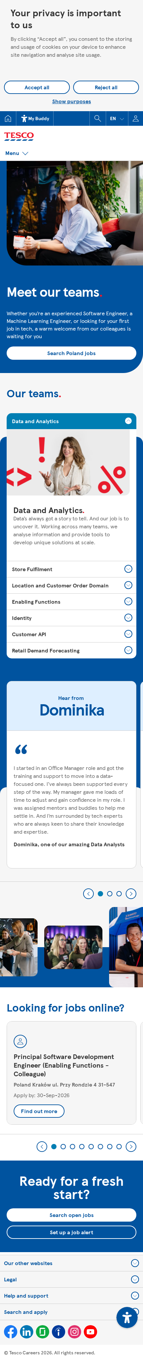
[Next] (131, 893)
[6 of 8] (100, 1146)
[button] (117, 118)
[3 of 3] (119, 893)
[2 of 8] (63, 1146)
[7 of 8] (109, 1146)
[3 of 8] (72, 1146)
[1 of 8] (54, 1146)
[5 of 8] (91, 1146)
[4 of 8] (81, 1146)
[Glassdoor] (43, 1332)
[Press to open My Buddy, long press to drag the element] (127, 1317)
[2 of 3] (109, 893)
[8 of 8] (119, 1146)
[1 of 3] (100, 893)
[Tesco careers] (46, 136)
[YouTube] (90, 1332)
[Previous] (88, 893)
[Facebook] (11, 1332)
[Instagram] (74, 1332)
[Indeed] (59, 1332)
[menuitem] (8, 118)
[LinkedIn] (27, 1332)
